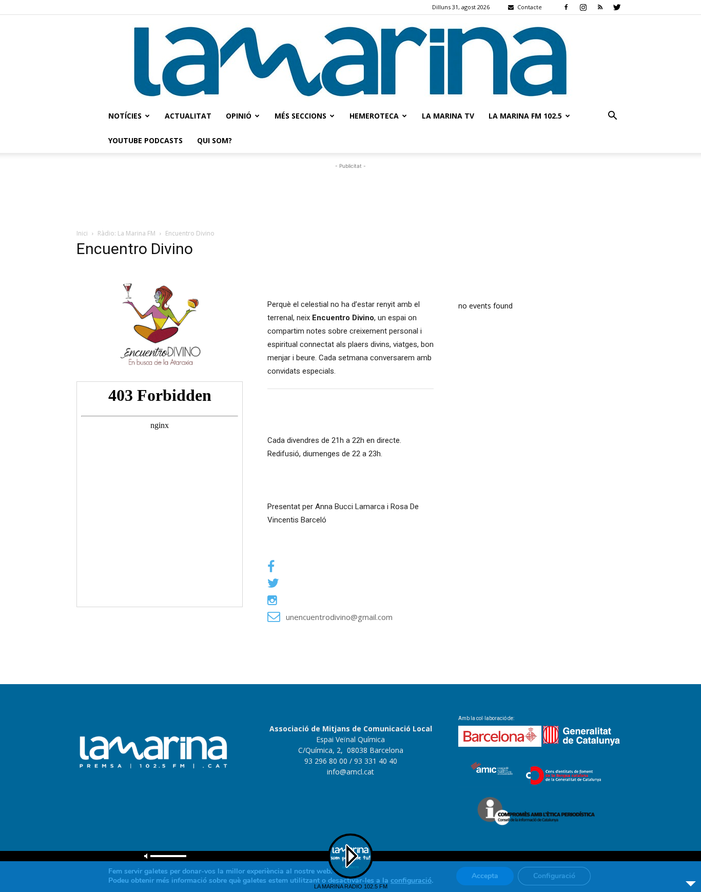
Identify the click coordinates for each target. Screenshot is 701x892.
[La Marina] (350, 59)
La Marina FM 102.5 (525, 116)
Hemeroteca (374, 116)
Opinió (238, 116)
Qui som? (214, 140)
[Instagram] (583, 7)
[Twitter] (617, 7)
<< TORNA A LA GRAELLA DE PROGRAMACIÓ (255, 661)
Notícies (125, 116)
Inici (82, 233)
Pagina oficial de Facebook (326, 567)
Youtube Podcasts (145, 140)
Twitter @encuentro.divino (332, 583)
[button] (612, 117)
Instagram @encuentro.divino (334, 600)
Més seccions (300, 116)
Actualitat (188, 116)
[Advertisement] (350, 194)
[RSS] (600, 7)
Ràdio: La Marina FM (126, 233)
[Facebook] (566, 7)
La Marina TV (448, 116)
